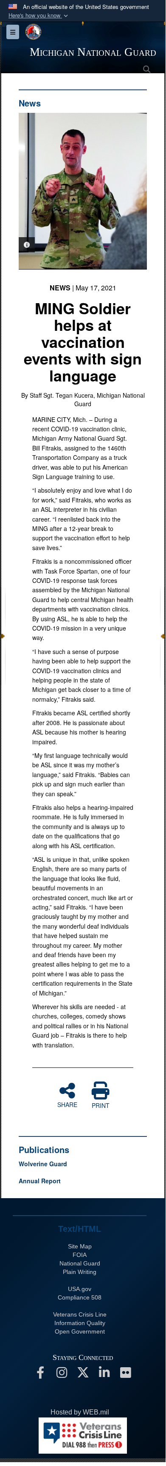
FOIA (80, 1254)
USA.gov (79, 1288)
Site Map (80, 1246)
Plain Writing (79, 1271)
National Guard (79, 1263)
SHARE (67, 1104)
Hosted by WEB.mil (80, 1412)
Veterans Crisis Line (80, 1314)
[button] (39, 15)
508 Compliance (79, 1297)
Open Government (80, 1331)
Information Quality (79, 1323)
